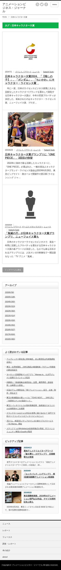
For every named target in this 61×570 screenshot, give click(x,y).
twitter (42, 4)
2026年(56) (9, 292)
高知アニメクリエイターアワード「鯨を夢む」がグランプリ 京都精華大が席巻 (39, 454)
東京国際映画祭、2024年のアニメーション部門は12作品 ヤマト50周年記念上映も (40, 499)
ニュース (36, 72)
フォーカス (7, 537)
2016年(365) (10, 339)
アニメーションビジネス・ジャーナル (14, 8)
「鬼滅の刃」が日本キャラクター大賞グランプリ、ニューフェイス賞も (29, 235)
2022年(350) (10, 311)
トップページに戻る (13, 270)
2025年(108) (10, 297)
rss (37, 4)
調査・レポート (9, 544)
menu (54, 4)
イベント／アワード (23, 72)
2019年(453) (10, 325)
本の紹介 (6, 550)
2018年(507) (10, 330)
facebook (46, 4)
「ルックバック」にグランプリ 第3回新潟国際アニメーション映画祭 (39, 475)
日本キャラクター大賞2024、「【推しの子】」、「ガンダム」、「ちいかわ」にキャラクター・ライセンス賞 (29, 79)
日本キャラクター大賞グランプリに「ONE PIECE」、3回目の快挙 (30, 156)
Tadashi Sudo (48, 72)
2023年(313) (10, 306)
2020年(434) (10, 320)
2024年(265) (10, 302)
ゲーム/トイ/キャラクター (32, 227)
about (4, 557)
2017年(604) (10, 334)
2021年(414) (10, 316)
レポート (6, 530)
